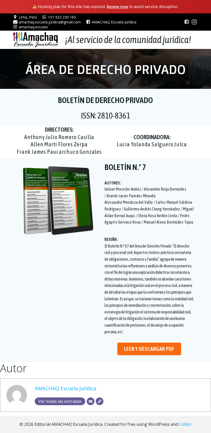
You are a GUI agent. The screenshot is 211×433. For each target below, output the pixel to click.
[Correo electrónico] (90, 401)
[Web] (99, 401)
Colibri (185, 424)
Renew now (117, 6)
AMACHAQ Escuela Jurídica (65, 388)
